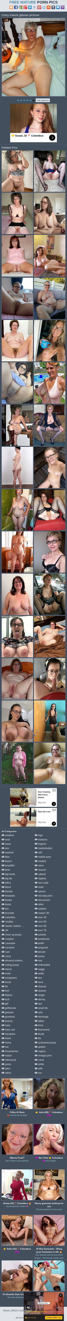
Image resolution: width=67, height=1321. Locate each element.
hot (6, 1047)
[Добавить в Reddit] (44, 7)
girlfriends (10, 1008)
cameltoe (9, 917)
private (41, 952)
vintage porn (44, 1055)
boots (7, 904)
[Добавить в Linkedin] (30, 7)
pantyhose (43, 939)
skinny (41, 999)
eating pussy (11, 965)
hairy (7, 1025)
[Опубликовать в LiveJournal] (34, 7)
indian (8, 1055)
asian (7, 844)
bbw (7, 857)
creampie (9, 943)
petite (40, 943)
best (7, 869)
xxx (39, 1073)
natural (41, 874)
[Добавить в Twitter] (58, 7)
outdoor (41, 908)
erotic (7, 973)
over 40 (41, 917)
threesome (43, 1029)
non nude (42, 882)
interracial (10, 1060)
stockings (42, 1016)
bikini (7, 882)
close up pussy (13, 934)
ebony (8, 969)
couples (9, 939)
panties (41, 934)
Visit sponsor (42, 100)
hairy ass (9, 1029)
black (7, 887)
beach (8, 861)
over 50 (41, 921)
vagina (41, 1051)
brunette (9, 913)
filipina (8, 995)
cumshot (9, 947)
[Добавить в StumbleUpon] (48, 7)
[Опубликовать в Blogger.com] (11, 7)
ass (6, 848)
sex (39, 977)
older (40, 904)
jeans (7, 1064)
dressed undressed (15, 960)
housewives (11, 1051)
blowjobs (9, 895)
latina (7, 1073)
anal (7, 839)
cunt (7, 952)
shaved (41, 986)
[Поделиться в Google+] (25, 7)
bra (6, 908)
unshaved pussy (46, 1042)
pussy (41, 956)
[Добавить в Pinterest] (39, 7)
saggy (41, 969)
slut (39, 1003)
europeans (10, 977)
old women (43, 900)
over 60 (41, 926)
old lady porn (44, 895)
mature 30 (43, 913)
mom (40, 865)
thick (40, 1025)
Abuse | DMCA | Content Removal (19, 1310)
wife (40, 1068)
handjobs (9, 1034)
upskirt (41, 1047)
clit (6, 930)
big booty (9, 874)
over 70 (41, 930)
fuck (7, 999)
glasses (9, 1012)
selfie (40, 973)
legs (40, 835)
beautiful (9, 865)
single (41, 995)
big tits (8, 878)
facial (7, 982)
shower (41, 990)
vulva (40, 1060)
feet (6, 990)
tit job (40, 1034)
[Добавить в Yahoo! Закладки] (63, 7)
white (40, 1064)
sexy (40, 982)
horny (7, 1042)
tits (39, 1038)
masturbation (44, 848)
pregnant (42, 947)
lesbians (42, 839)
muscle (41, 869)
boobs (8, 900)
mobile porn (44, 857)
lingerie (41, 844)
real (39, 960)
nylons (41, 891)
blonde (8, 891)
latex (7, 1068)
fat (6, 986)
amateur (9, 835)
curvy (7, 956)
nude (40, 887)
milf (39, 852)
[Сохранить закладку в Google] (20, 7)
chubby (8, 921)
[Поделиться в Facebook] (16, 7)
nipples (41, 878)
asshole (9, 852)
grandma (9, 1016)
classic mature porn (15, 926)
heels (7, 1038)
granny (8, 1021)
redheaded (43, 965)
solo (40, 1012)
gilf (6, 1003)
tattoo (40, 1021)
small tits (42, 1008)
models (41, 861)
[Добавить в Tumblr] (53, 7)
